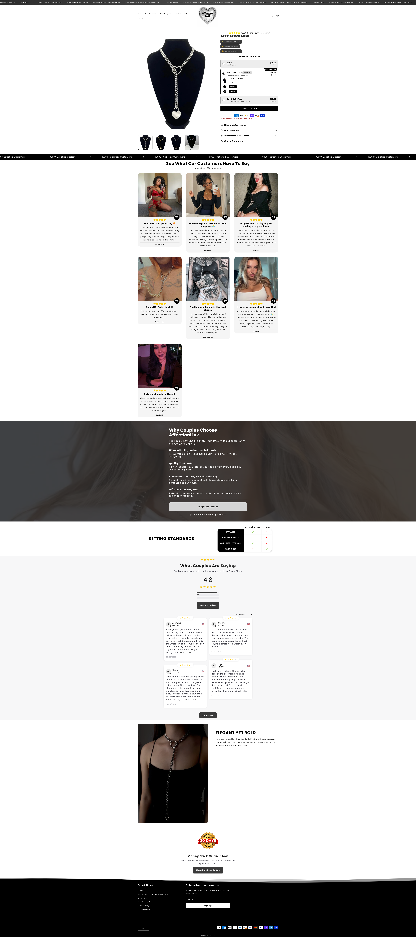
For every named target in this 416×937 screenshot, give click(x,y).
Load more (208, 715)
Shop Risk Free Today (208, 870)
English (142, 928)
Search (141, 890)
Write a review (208, 605)
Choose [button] (232, 87)
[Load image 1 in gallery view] (145, 142)
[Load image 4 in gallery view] (192, 142)
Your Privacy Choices (147, 902)
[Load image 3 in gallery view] (176, 142)
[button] (272, 16)
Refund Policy (143, 906)
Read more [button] (185, 652)
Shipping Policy (144, 909)
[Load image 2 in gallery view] (161, 142)
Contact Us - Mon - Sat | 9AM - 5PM (153, 894)
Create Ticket (143, 898)
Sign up (208, 905)
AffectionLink (210, 936)
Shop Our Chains (208, 506)
